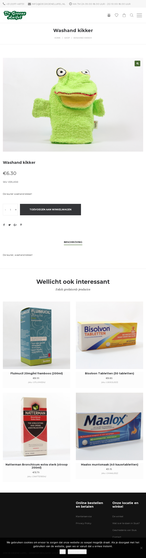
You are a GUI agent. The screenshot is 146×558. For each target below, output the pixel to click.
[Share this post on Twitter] (9, 225)
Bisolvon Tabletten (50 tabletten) (109, 373)
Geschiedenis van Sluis (124, 530)
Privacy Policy (83, 523)
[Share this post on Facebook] (4, 225)
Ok (62, 551)
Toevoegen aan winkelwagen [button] (36, 340)
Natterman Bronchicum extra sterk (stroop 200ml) (37, 466)
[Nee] (141, 548)
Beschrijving (73, 242)
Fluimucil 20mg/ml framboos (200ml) (36, 373)
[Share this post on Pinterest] (21, 225)
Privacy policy (77, 551)
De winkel (117, 516)
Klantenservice (84, 516)
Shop (67, 38)
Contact (116, 536)
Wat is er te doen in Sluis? (126, 523)
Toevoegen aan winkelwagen (50, 209)
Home (57, 38)
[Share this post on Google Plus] (15, 225)
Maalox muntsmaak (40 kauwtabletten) (109, 464)
